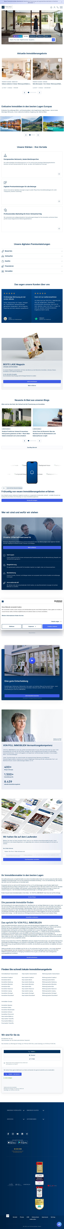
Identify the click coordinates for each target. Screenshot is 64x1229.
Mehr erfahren (32, 385)
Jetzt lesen (31, 2)
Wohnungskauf (8, 950)
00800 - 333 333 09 (14, 1074)
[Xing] (26, 1133)
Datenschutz (35, 1217)
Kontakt (15, 1217)
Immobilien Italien (6, 1007)
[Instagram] (12, 1133)
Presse (22, 1217)
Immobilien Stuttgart (7, 993)
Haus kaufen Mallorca (7, 1016)
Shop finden (32, 632)
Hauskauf (58, 948)
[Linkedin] (22, 1133)
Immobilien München (7, 984)
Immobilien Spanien (6, 1005)
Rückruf (33, 1055)
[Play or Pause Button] (32, 660)
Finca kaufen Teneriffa (7, 1023)
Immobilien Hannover (7, 988)
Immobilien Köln (5, 986)
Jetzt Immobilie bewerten (32, 695)
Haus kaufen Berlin (27, 979)
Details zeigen (55, 621)
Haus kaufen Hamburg (28, 982)
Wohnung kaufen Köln (48, 986)
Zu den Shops (32, 897)
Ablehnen (11, 626)
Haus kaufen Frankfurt (28, 977)
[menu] (61, 7)
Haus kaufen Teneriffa (7, 1018)
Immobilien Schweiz (6, 1012)
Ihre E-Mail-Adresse (8, 848)
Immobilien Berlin (6, 979)
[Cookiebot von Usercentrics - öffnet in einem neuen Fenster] (55, 601)
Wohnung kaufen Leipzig (48, 991)
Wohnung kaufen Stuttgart (49, 993)
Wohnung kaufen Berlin (48, 979)
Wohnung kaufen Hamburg (49, 982)
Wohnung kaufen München (49, 984)
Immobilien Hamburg (7, 982)
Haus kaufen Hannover (28, 988)
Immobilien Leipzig (6, 991)
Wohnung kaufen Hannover (49, 988)
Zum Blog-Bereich (32, 447)
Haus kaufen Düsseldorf (28, 995)
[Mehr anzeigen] (59, 174)
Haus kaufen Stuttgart (28, 993)
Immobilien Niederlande (7, 1009)
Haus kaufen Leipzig (27, 991)
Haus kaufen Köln (26, 986)
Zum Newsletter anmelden (32, 859)
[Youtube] (17, 1133)
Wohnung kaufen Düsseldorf (50, 995)
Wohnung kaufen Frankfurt (49, 977)
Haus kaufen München (28, 984)
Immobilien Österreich (7, 1014)
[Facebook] (8, 1133)
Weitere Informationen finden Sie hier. (13, 615)
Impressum (45, 1217)
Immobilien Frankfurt (7, 977)
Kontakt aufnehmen (32, 957)
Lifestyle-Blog (6, 428)
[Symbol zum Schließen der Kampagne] (62, 2)
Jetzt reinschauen (32, 381)
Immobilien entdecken (32, 917)
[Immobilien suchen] (53, 39)
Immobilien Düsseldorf (7, 995)
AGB (28, 1217)
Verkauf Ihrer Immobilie (24, 950)
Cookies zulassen (52, 626)
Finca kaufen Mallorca (7, 1021)
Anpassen (31, 626)
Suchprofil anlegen (32, 500)
